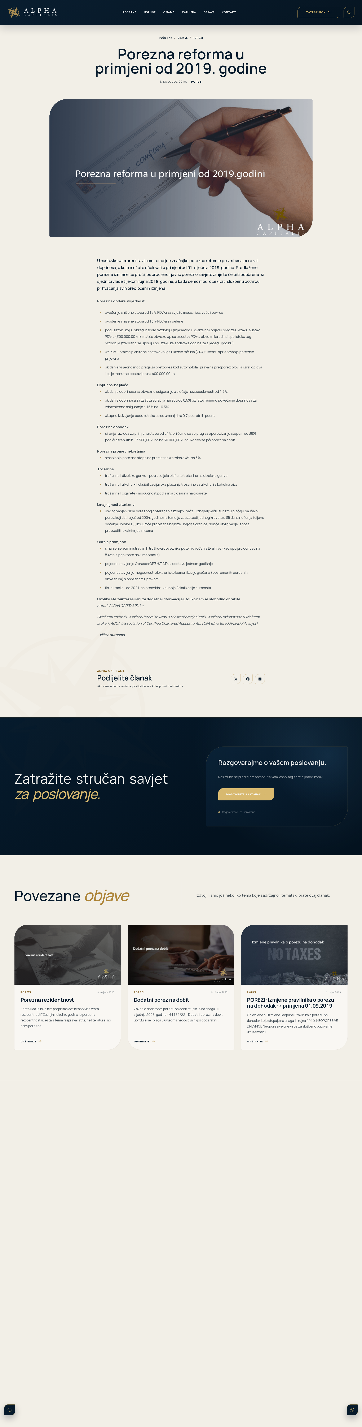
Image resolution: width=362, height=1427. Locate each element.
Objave (182, 37)
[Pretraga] (349, 12)
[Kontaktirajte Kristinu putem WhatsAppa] (352, 1409)
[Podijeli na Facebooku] (248, 679)
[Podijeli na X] (235, 679)
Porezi (198, 37)
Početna (165, 37)
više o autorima (112, 634)
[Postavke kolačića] (9, 1409)
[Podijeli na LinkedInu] (260, 679)
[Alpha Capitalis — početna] (37, 12)
